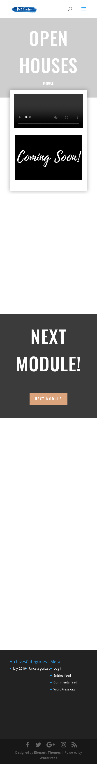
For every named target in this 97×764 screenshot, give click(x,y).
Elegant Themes (47, 752)
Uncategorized (39, 668)
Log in (57, 668)
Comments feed (65, 682)
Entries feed (62, 675)
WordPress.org (64, 689)
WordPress (48, 758)
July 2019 (19, 668)
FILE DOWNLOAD (30, 292)
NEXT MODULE (48, 398)
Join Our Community (36, 503)
